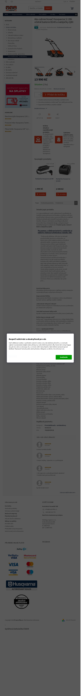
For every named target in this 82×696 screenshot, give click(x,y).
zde (63, 349)
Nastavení (12, 356)
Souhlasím (64, 357)
